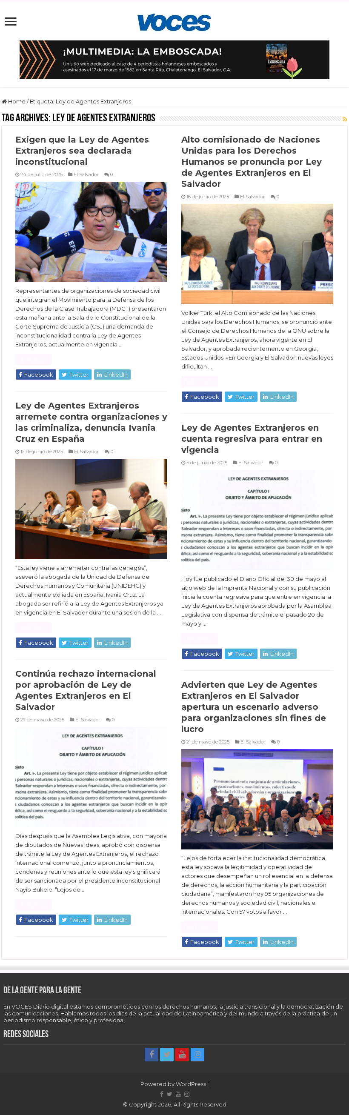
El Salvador (86, 174)
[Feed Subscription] (345, 119)
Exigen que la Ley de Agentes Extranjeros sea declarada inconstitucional (82, 150)
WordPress (191, 1084)
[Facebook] (151, 1054)
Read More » (33, 360)
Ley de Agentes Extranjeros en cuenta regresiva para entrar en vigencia (251, 439)
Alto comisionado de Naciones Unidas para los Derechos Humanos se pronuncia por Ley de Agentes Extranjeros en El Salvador (251, 161)
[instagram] (197, 1054)
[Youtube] (182, 1054)
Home (16, 101)
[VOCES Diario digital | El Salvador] (174, 21)
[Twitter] (167, 1054)
